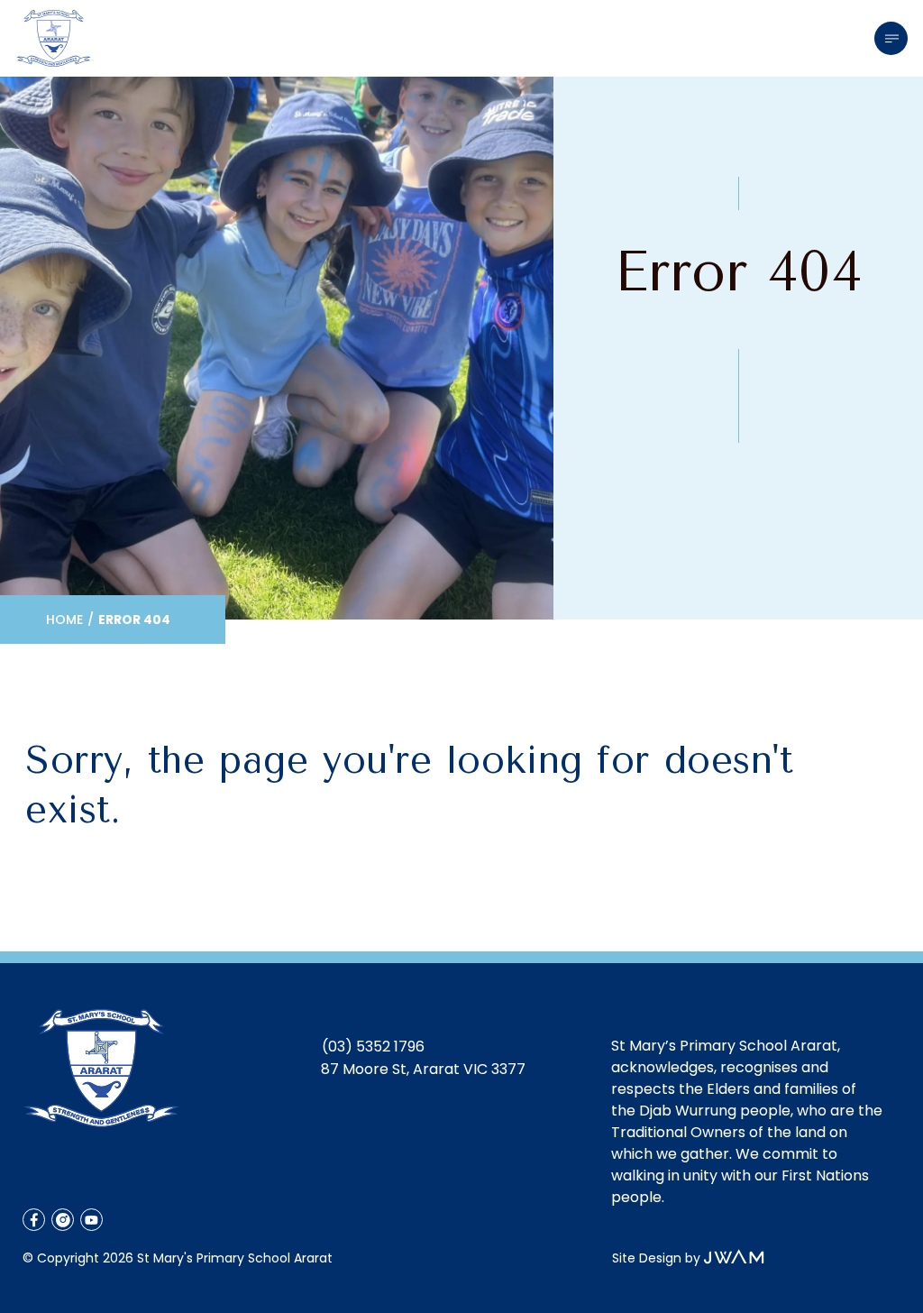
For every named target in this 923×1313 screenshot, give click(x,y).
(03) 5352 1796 (373, 1046)
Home (64, 620)
